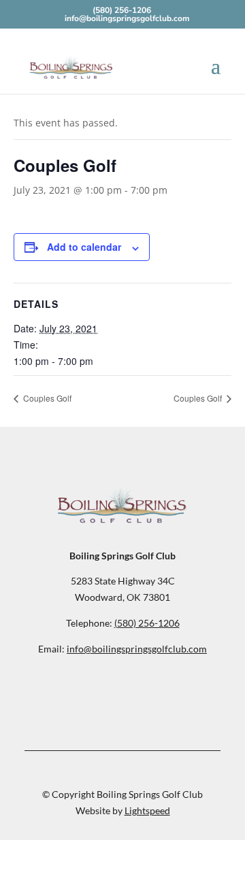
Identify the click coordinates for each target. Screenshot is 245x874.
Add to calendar (84, 247)
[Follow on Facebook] (122, 690)
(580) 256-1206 (122, 10)
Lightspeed (147, 810)
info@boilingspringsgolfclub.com (137, 648)
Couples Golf (46, 398)
